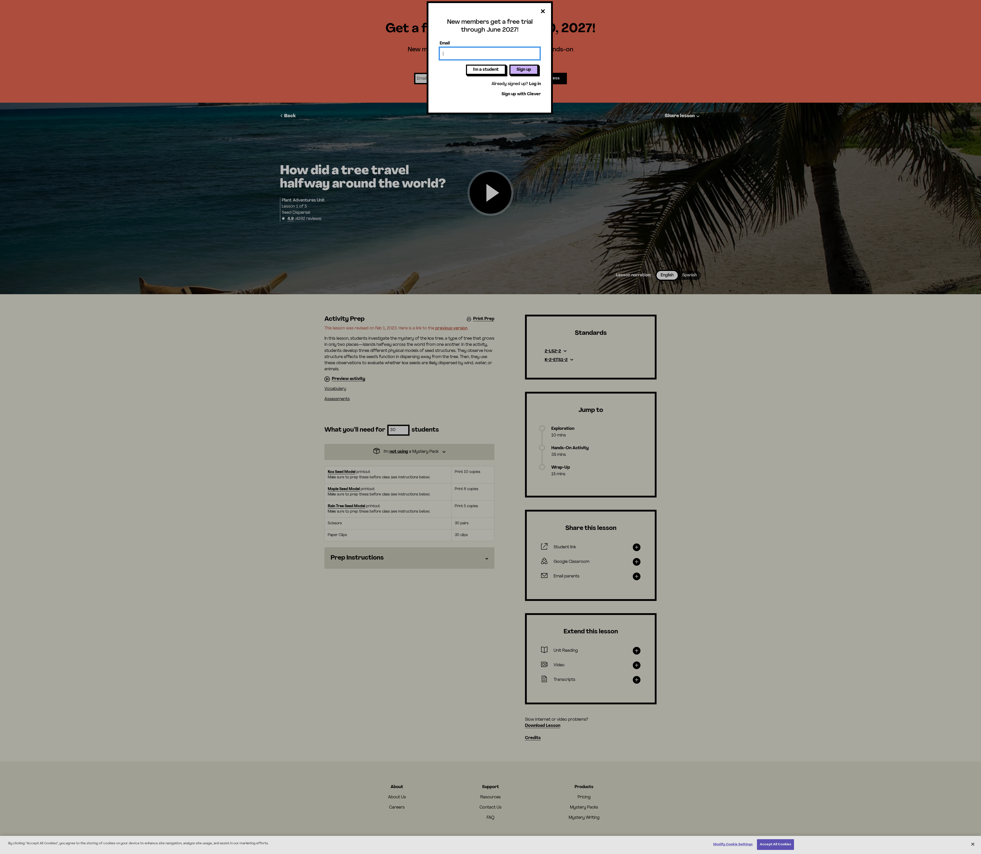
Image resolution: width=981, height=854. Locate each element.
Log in (535, 84)
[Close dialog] (543, 11)
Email (445, 43)
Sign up (524, 70)
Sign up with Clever (521, 94)
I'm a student (486, 70)
